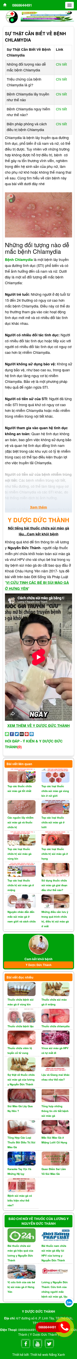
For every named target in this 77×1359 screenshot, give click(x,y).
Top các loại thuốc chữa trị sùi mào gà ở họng (54, 853)
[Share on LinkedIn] (32, 733)
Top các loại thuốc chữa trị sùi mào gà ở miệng (21, 885)
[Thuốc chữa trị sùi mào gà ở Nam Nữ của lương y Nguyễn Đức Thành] (4, 5)
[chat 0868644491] (69, 1302)
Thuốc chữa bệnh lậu (21, 1026)
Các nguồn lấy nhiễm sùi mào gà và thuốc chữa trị (21, 822)
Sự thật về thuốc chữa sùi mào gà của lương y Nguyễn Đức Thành (21, 1079)
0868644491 (22, 5)
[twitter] (49, 1343)
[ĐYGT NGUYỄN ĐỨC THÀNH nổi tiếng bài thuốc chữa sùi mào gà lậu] (12, 16)
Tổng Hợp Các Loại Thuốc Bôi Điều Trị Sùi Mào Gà (21, 1142)
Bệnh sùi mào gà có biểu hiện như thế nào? (20, 1200)
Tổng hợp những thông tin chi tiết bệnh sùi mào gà (55, 1111)
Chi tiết (61, 64)
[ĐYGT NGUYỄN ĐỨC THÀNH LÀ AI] (38, 944)
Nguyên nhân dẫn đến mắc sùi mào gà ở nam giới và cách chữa (22, 916)
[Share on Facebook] (12, 733)
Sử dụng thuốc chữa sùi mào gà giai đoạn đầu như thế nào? (54, 885)
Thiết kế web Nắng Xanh (47, 1354)
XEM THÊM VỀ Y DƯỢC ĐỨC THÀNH (38, 725)
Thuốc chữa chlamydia (55, 1026)
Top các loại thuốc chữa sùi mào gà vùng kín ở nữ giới (55, 791)
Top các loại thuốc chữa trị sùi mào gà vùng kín (19, 853)
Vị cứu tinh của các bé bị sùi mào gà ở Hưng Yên (21, 1287)
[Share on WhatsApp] (7, 733)
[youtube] (37, 1343)
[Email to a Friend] (22, 733)
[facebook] (25, 1343)
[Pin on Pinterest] (27, 733)
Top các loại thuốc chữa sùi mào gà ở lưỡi (53, 822)
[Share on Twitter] (17, 733)
